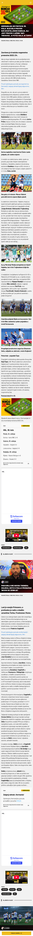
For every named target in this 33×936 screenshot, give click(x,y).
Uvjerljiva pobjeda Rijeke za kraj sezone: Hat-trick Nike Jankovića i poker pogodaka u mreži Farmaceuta (16, 321)
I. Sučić (6, 582)
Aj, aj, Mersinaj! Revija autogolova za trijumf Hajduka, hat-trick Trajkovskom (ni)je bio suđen (16, 267)
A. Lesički (7, 928)
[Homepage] (30, 3)
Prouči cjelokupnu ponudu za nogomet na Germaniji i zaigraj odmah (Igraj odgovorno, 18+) (15, 86)
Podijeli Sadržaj (15, 933)
